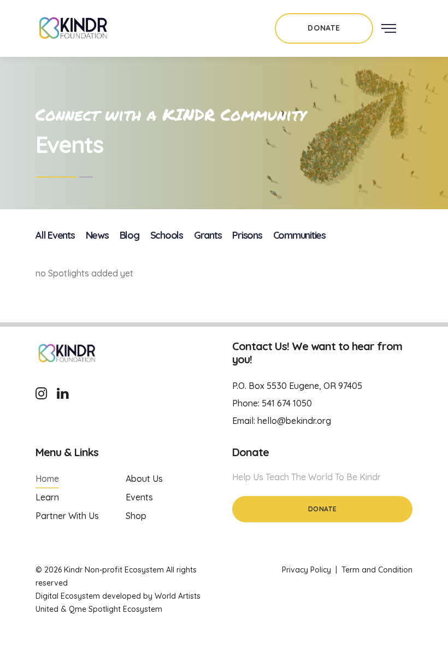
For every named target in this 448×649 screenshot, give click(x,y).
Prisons (247, 235)
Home (47, 478)
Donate (322, 509)
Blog (129, 235)
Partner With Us (67, 515)
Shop (136, 515)
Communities (299, 235)
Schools (166, 235)
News (97, 235)
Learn (47, 497)
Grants (208, 235)
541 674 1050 (287, 403)
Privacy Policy (306, 570)
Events (139, 497)
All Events (55, 235)
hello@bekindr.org (294, 420)
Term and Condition (376, 570)
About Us (144, 478)
